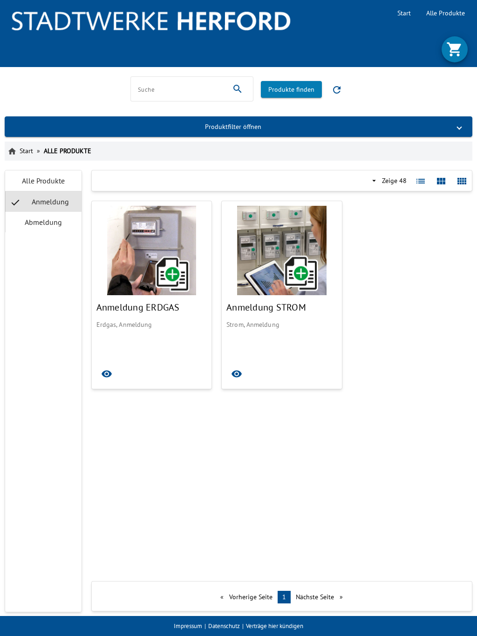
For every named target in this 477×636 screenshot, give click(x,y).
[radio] (43, 180)
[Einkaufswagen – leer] (455, 49)
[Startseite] (151, 21)
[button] (238, 126)
